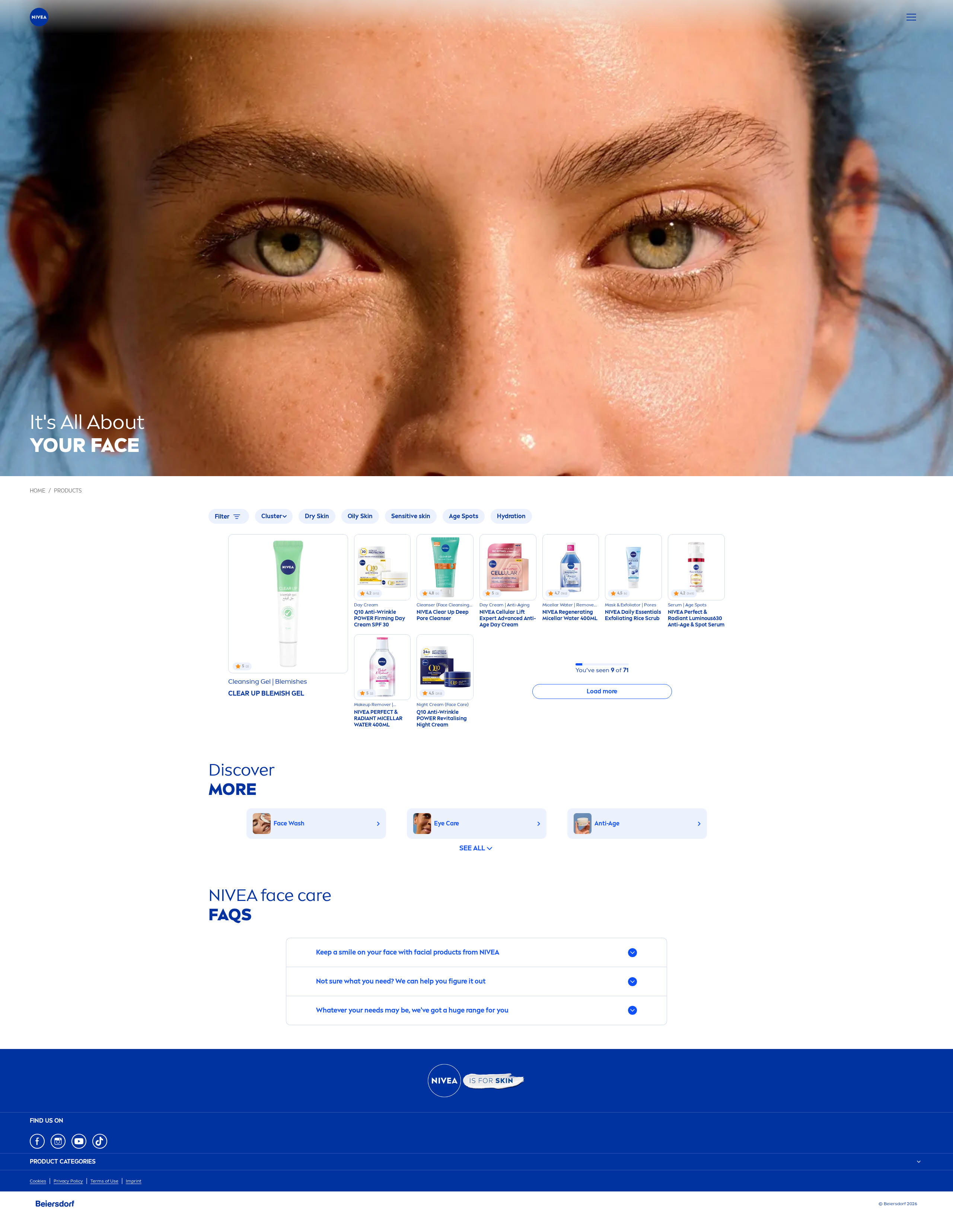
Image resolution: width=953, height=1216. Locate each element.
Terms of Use (104, 1181)
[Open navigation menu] (911, 17)
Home (37, 491)
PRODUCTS (68, 491)
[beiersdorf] (55, 1203)
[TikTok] (99, 1141)
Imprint (133, 1181)
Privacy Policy (68, 1181)
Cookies (38, 1181)
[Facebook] (37, 1141)
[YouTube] (78, 1141)
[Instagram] (58, 1141)
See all (472, 848)
